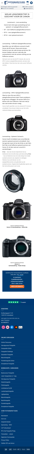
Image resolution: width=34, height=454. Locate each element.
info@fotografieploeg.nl (10, 318)
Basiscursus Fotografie (7, 373)
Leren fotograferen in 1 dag (8, 376)
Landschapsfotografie (7, 391)
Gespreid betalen (6, 422)
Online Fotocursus (6, 342)
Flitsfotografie (5, 385)
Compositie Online (6, 348)
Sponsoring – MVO (6, 425)
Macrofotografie (5, 357)
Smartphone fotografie (7, 406)
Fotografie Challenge (7, 351)
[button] (2, 3)
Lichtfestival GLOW (6, 388)
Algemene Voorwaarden (7, 437)
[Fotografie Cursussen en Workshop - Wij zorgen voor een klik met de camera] (14, 3)
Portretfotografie (5, 403)
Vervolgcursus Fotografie (8, 345)
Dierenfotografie (5, 382)
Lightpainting (5, 394)
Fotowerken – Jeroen (7, 434)
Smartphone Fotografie (7, 363)
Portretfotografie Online (7, 360)
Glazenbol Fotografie (7, 354)
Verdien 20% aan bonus (7, 443)
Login (27, 4)
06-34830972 (5, 322)
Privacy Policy (5, 440)
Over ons (3, 419)
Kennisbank (4, 415)
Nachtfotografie (5, 400)
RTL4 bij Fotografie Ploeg (8, 431)
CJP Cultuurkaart (6, 428)
